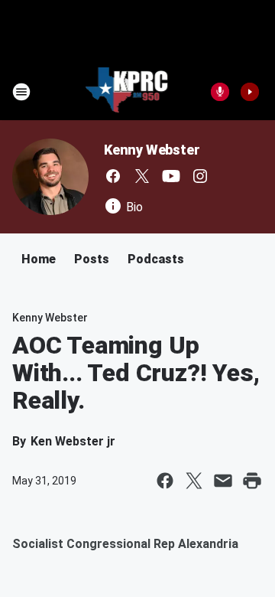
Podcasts (156, 259)
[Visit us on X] (142, 176)
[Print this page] (252, 480)
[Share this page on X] (194, 480)
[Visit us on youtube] (171, 176)
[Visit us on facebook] (113, 176)
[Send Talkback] (220, 92)
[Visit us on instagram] (200, 176)
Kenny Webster (151, 150)
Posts (91, 259)
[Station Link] (127, 91)
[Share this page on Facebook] (165, 480)
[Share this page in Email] (223, 480)
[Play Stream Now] (250, 92)
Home (38, 259)
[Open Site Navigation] (21, 92)
